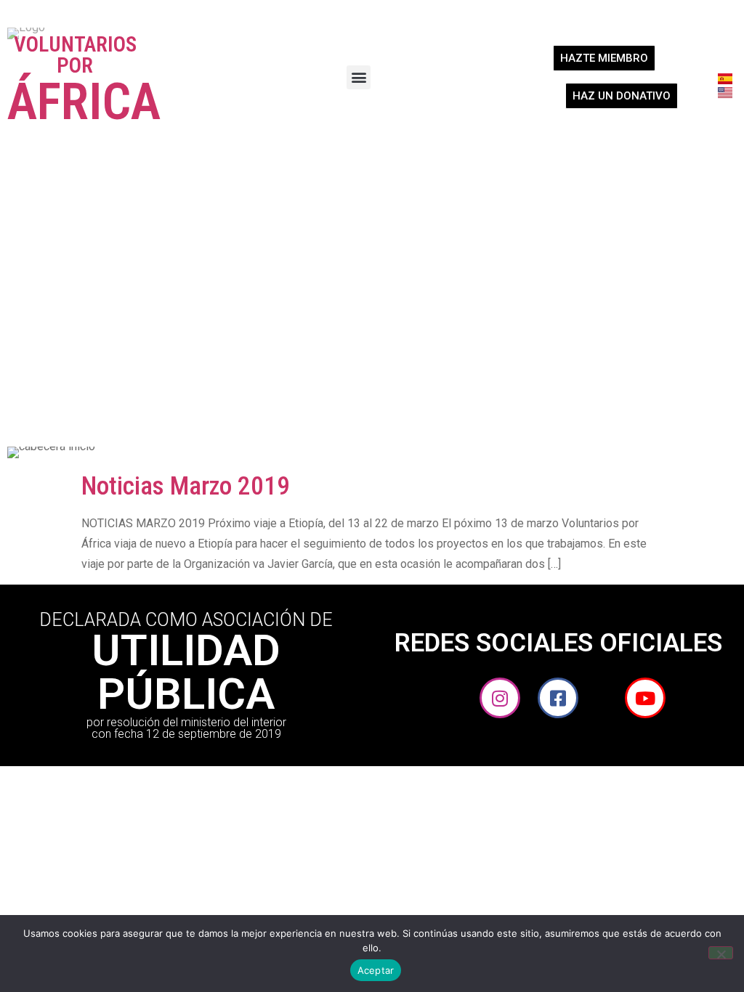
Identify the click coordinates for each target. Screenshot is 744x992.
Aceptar (376, 970)
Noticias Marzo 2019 (185, 486)
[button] (359, 77)
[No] (720, 952)
